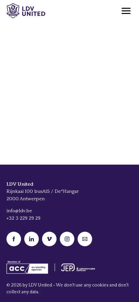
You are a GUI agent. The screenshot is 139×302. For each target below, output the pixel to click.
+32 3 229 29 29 (23, 218)
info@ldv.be (19, 211)
